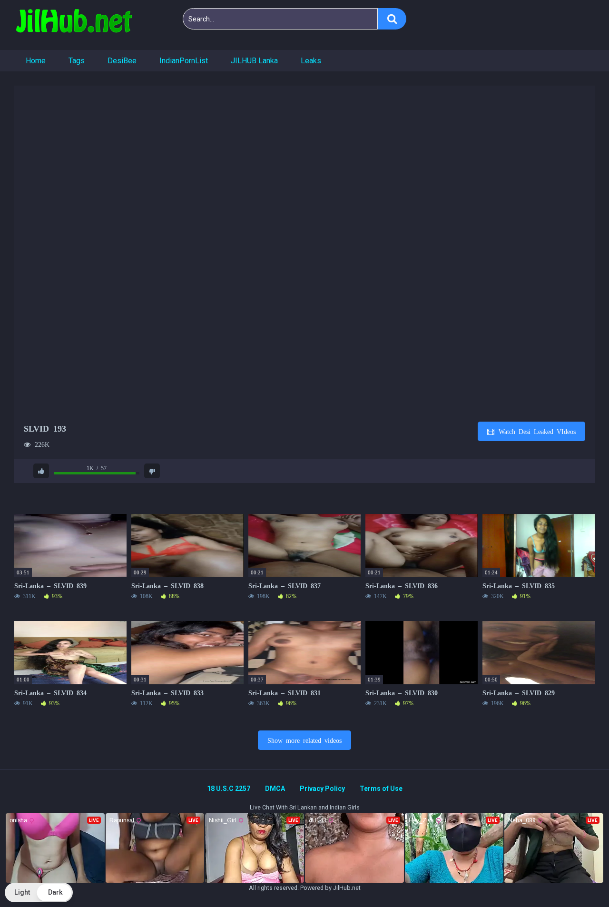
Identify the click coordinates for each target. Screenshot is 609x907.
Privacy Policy (322, 788)
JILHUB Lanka (254, 60)
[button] (39, 892)
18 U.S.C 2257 (228, 788)
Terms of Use (381, 788)
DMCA (275, 788)
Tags (77, 60)
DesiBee (122, 60)
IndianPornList (183, 60)
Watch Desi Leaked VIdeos (535, 431)
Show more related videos (304, 740)
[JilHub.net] (73, 25)
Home (36, 60)
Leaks (311, 60)
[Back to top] (577, 878)
